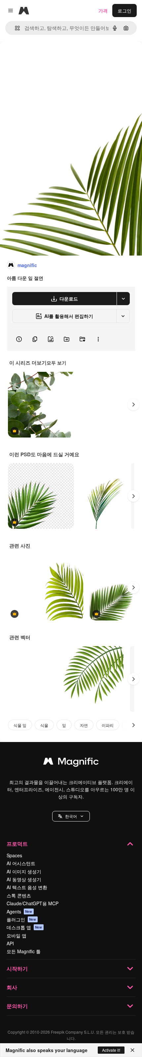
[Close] (132, 1050)
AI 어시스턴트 (21, 863)
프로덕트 (17, 843)
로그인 (124, 10)
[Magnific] (71, 763)
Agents (19, 911)
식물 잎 (20, 725)
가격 (103, 10)
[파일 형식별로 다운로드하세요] (123, 298)
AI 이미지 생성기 (24, 871)
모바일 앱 (16, 935)
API (10, 943)
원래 (38, 56)
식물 (44, 725)
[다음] (133, 405)
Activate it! (111, 1050)
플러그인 (21, 919)
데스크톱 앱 (24, 927)
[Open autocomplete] (15, 28)
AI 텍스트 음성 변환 (27, 887)
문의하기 (17, 1006)
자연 (84, 725)
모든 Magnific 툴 (24, 951)
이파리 (108, 725)
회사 (12, 987)
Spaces (14, 855)
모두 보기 (56, 362)
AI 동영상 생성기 (24, 879)
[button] (71, 816)
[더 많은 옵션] (98, 339)
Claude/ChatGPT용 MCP (32, 903)
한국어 (71, 816)
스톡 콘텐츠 (19, 895)
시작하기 (17, 968)
